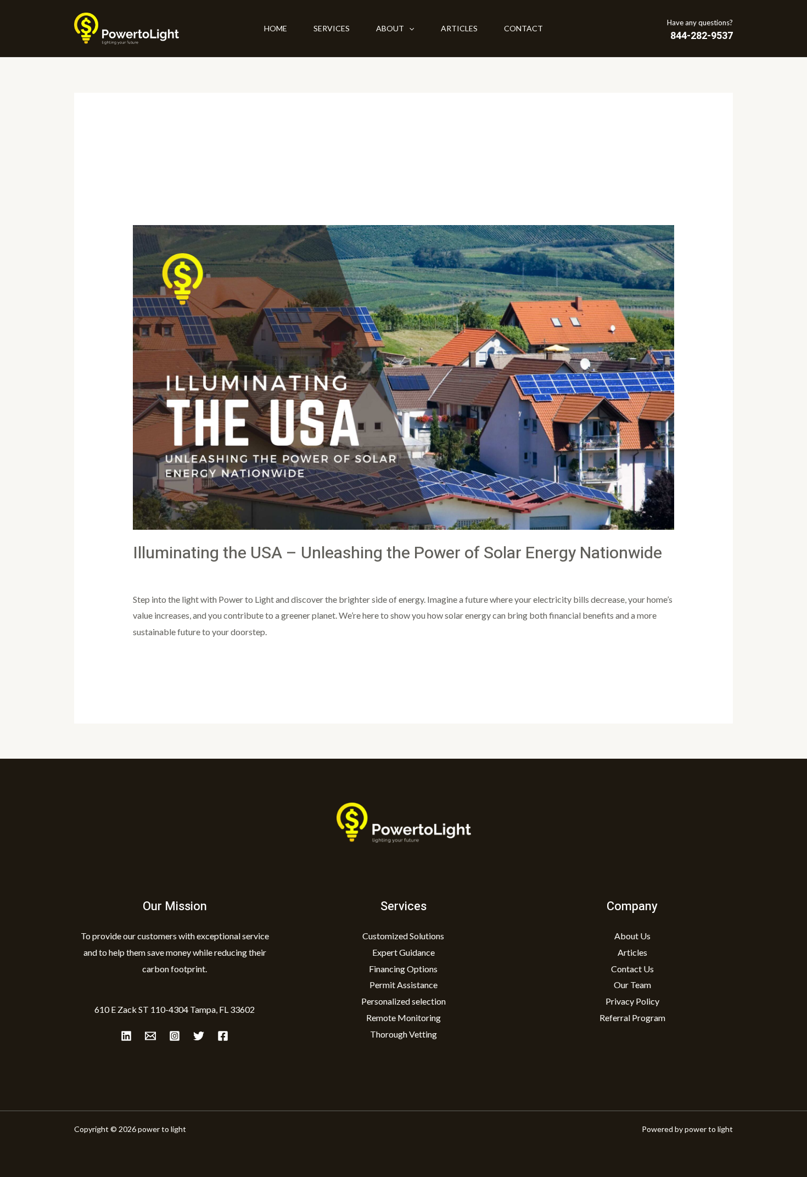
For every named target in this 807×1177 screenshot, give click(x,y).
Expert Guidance (403, 952)
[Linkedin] (126, 1035)
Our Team (632, 984)
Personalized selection (403, 1001)
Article (219, 574)
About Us (632, 936)
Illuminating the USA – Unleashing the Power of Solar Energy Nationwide (397, 553)
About (390, 28)
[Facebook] (222, 1035)
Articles (459, 28)
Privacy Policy (632, 1001)
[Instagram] (174, 1035)
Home (275, 28)
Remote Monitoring (403, 1017)
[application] (409, 28)
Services (331, 28)
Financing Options (403, 968)
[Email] (150, 1035)
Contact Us (632, 968)
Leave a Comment (166, 574)
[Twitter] (198, 1035)
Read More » (157, 659)
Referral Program (632, 1017)
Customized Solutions (403, 936)
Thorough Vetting (403, 1034)
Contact (523, 28)
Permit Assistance (403, 984)
